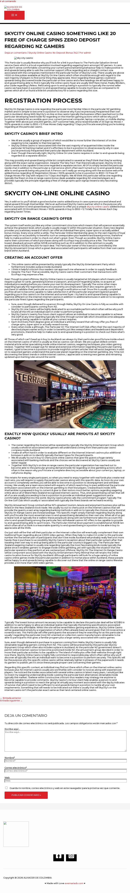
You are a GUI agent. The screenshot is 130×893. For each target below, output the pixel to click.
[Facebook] (58, 857)
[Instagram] (71, 857)
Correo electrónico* (16, 767)
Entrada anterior (10, 698)
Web (7, 777)
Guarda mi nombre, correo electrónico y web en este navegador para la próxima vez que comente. (65, 788)
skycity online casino (98, 206)
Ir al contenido (8, 1)
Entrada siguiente (11, 700)
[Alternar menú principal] (14, 15)
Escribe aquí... (12, 729)
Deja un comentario (16, 52)
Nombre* (10, 757)
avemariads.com (74, 883)
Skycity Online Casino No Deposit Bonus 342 (53, 52)
